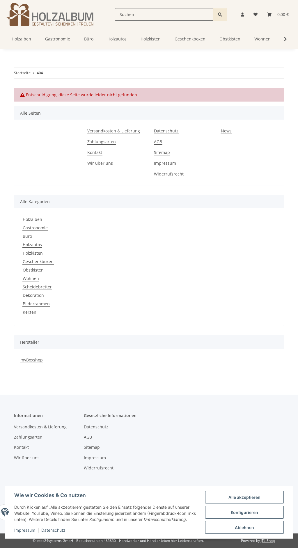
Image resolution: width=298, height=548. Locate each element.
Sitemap (162, 152)
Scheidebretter (37, 287)
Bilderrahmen (36, 303)
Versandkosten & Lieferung (113, 131)
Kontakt (94, 152)
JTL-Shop (268, 540)
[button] (242, 14)
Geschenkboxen (38, 261)
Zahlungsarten (101, 141)
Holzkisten (33, 253)
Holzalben (32, 219)
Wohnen (31, 278)
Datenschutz (53, 530)
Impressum (24, 530)
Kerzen (29, 312)
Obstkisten (33, 270)
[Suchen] (220, 14)
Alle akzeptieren (244, 497)
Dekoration (33, 295)
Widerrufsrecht (169, 174)
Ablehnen (244, 527)
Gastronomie (35, 227)
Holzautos (32, 244)
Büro (27, 236)
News (226, 131)
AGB (158, 141)
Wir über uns (100, 163)
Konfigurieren (244, 512)
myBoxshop (31, 360)
